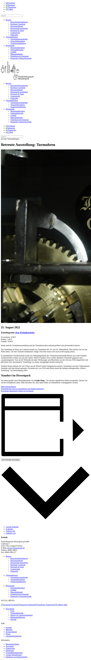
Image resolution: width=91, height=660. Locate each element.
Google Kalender (12, 527)
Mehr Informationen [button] (8, 387)
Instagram (31, 605)
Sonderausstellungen (18, 43)
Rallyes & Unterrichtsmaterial (21, 615)
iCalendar (9, 529)
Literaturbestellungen (13, 636)
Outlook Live (11, 533)
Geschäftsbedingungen (14, 653)
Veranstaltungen (12, 37)
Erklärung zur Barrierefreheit (16, 657)
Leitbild (13, 52)
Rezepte (13, 619)
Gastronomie (15, 33)
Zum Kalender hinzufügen (10, 460)
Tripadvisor (50, 605)
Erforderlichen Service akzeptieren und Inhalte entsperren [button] (22, 389)
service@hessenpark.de (16, 548)
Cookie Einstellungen (14, 655)
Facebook (14, 605)
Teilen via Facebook (25, 391)
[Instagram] (10, 5)
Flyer (12, 611)
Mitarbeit (9, 630)
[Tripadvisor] (11, 7)
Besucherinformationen (19, 22)
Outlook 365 (10, 531)
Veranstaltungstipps (17, 41)
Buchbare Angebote (17, 24)
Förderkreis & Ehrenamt (19, 56)
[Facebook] (10, 3)
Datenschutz (10, 648)
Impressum (10, 651)
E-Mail (64, 605)
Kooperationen (11, 632)
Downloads (10, 609)
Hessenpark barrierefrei (19, 28)
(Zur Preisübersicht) (24, 332)
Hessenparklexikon (17, 48)
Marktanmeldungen (17, 617)
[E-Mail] (9, 9)
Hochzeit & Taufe (17, 31)
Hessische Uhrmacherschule (21, 58)
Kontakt (9, 628)
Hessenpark (10, 46)
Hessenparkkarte (16, 26)
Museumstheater (16, 54)
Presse (8, 634)
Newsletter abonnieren (9, 391)
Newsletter (10, 646)
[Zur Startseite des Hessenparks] (45, 70)
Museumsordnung (12, 644)
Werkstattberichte (16, 50)
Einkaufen (14, 35)
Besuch (8, 20)
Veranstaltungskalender (19, 39)
